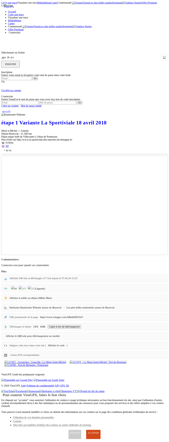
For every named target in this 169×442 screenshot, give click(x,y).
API (57, 385)
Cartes (54, 2)
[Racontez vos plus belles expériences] (131, 2)
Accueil (12, 11)
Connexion (14, 32)
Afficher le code (56, 345)
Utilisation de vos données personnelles (33, 417)
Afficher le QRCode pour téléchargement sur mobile (33, 336)
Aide (23, 385)
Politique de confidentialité (40, 385)
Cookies (17, 421)
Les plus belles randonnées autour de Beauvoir (91, 307)
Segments (117, 2)
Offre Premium (149, 2)
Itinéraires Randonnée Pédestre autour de (35, 307)
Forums (79, 2)
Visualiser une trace (27, 2)
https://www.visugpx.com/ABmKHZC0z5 (61, 317)
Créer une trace (16, 14)
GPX (35, 326)
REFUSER (75, 433)
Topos (86, 2)
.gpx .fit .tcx (7, 57)
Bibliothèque (44, 2)
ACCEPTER (93, 433)
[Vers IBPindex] (5, 288)
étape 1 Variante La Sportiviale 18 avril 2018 (54, 123)
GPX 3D (64, 385)
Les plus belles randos (100, 2)
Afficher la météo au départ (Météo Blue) (30, 298)
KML (43, 326)
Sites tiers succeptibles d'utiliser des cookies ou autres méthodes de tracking (52, 425)
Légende (39, 288)
